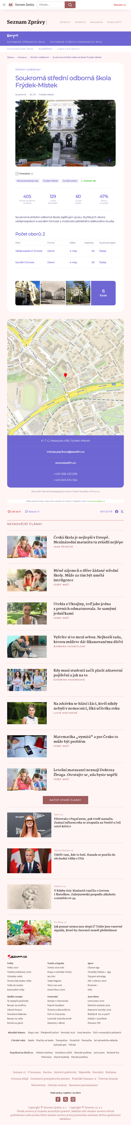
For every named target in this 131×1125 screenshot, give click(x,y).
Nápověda (84, 1072)
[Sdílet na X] (122, 511)
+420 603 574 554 (65, 480)
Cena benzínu (84, 1032)
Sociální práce (70, 180)
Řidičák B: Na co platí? (99, 1014)
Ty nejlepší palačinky (17, 1001)
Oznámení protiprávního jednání (50, 1079)
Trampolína (61, 1040)
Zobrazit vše (90, 180)
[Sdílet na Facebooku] (116, 511)
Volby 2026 (12, 968)
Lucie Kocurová (65, 713)
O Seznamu (34, 1072)
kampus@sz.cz (97, 501)
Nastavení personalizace (83, 1085)
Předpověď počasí (50, 1032)
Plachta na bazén (45, 1040)
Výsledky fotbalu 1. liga (99, 972)
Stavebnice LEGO (63, 1053)
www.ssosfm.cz (65, 462)
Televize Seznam (108, 1079)
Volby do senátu (15, 985)
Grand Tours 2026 (56, 990)
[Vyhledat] (70, 4)
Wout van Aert (54, 985)
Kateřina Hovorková (69, 679)
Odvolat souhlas (57, 1085)
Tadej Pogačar (54, 981)
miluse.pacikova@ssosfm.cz (65, 451)
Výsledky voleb (14, 976)
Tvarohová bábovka (16, 1014)
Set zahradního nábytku (106, 1040)
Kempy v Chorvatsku (57, 1001)
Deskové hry (113, 1053)
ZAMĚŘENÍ (46, 49)
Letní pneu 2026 (96, 1001)
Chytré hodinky (61, 1057)
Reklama (111, 1072)
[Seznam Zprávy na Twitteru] (65, 1099)
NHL (90, 990)
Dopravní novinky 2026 (99, 1010)
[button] (65, 133)
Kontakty (98, 1072)
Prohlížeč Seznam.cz (84, 1079)
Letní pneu (99, 1053)
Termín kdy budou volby (19, 981)
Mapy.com (33, 1032)
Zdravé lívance (14, 1010)
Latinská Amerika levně (59, 1019)
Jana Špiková (63, 546)
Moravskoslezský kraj (27, 180)
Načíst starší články (65, 800)
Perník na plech (15, 1023)
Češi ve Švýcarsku (56, 1014)
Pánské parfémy (79, 1057)
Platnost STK (94, 1023)
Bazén (31, 1040)
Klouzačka (87, 1040)
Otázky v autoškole (97, 1019)
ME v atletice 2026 (97, 981)
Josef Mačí (61, 584)
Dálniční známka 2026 (99, 1005)
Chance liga (93, 968)
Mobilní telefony (44, 1053)
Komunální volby (15, 990)
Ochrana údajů (19, 1079)
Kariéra (47, 1072)
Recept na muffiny (16, 1005)
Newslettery (38, 1085)
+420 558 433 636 (65, 473)
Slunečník (74, 1040)
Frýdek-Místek (50, 180)
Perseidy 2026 (68, 1032)
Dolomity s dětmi (56, 1023)
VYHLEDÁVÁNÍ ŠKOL (20, 49)
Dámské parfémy (83, 1053)
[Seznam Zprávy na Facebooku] (58, 1099)
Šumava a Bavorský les (58, 1010)
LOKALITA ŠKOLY (68, 49)
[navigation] (4, 4)
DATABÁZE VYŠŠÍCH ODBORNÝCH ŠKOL (76, 42)
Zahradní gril (60, 1045)
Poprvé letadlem (55, 1005)
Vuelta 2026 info (55, 968)
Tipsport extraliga (97, 976)
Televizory (46, 1057)
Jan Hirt (51, 976)
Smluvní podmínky (65, 1072)
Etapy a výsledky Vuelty (59, 972)
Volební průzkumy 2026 (19, 972)
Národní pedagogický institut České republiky (65, 491)
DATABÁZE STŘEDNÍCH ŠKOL (26, 42)
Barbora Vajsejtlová (69, 646)
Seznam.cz (120, 4)
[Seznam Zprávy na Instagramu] (73, 1099)
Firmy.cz (95, 491)
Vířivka (72, 1045)
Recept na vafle (15, 1019)
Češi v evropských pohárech (107, 1032)
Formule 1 (93, 985)
